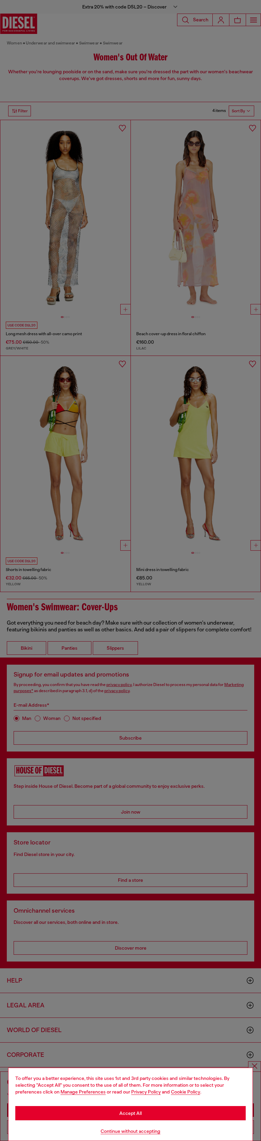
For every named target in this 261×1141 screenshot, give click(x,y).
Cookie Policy (185, 1092)
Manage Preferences (83, 1092)
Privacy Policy (146, 1092)
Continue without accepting (130, 1131)
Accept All (130, 1113)
